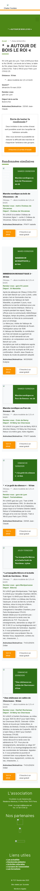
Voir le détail (8, 233)
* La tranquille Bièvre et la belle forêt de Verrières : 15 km (25, 560)
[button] (37, 19)
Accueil (4, 41)
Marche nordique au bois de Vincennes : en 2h (24, 181)
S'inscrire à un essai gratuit (25, 233)
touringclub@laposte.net (23, 805)
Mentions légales (20, 889)
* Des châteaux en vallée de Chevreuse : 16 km (25, 685)
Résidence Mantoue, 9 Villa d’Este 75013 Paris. (20, 801)
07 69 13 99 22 (21, 808)
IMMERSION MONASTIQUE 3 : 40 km (22, 261)
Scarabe (26, 884)
